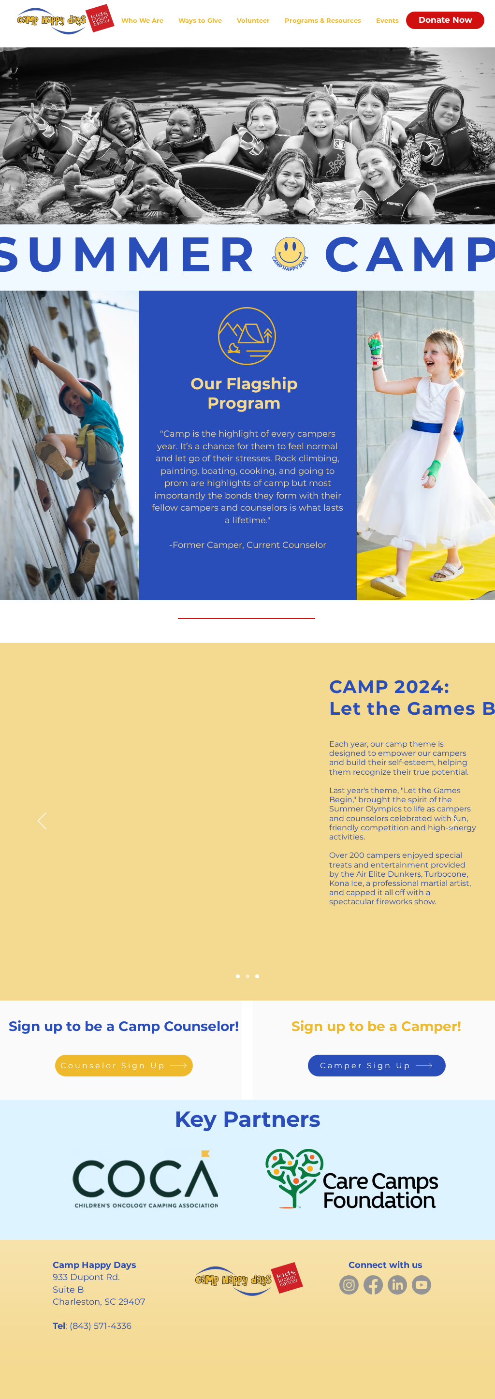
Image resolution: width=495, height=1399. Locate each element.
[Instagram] (349, 1285)
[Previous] (42, 821)
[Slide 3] (257, 976)
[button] (142, 20)
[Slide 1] (238, 976)
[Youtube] (421, 1285)
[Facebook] (373, 1285)
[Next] (453, 821)
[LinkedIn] (397, 1285)
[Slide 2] (247, 976)
